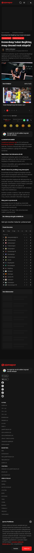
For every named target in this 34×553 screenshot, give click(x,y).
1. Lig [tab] (8, 231)
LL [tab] (22, 231)
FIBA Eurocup (5, 460)
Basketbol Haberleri (17, 32)
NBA (3, 451)
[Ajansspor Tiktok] (3, 393)
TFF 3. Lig (4, 414)
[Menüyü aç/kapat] (24, 3)
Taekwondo (5, 514)
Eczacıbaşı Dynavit (6, 38)
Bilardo (4, 505)
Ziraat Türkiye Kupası (8, 438)
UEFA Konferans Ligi (7, 435)
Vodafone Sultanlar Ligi (18, 38)
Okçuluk (4, 511)
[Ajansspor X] (3, 386)
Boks (3, 493)
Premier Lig (5, 420)
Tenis (3, 499)
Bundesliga (5, 417)
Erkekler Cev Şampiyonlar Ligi (10, 469)
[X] (31, 120)
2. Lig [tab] (13, 231)
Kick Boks (4, 496)
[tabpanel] (17, 260)
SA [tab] (26, 231)
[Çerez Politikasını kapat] (30, 522)
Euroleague (5, 454)
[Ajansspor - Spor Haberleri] (7, 2)
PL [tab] (18, 231)
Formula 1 (4, 508)
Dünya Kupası (5, 444)
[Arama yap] (20, 3)
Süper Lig (4, 405)
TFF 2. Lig (4, 411)
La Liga (3, 423)
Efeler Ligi (4, 472)
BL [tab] (30, 231)
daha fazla (27, 84)
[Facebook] (27, 120)
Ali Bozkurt (12, 49)
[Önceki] (4, 110)
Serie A (3, 426)
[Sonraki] (29, 110)
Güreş (3, 484)
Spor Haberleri (5, 32)
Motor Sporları (6, 487)
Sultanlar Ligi (6, 475)
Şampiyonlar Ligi (6, 429)
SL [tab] (3, 231)
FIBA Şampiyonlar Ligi (8, 457)
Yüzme (3, 502)
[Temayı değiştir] (29, 2)
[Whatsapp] (24, 120)
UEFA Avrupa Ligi (6, 432)
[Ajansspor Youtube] (3, 396)
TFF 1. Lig (4, 408)
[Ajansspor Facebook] (3, 382)
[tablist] (17, 231)
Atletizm (4, 490)
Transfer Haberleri (7, 441)
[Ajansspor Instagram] (3, 389)
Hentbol (4, 481)
